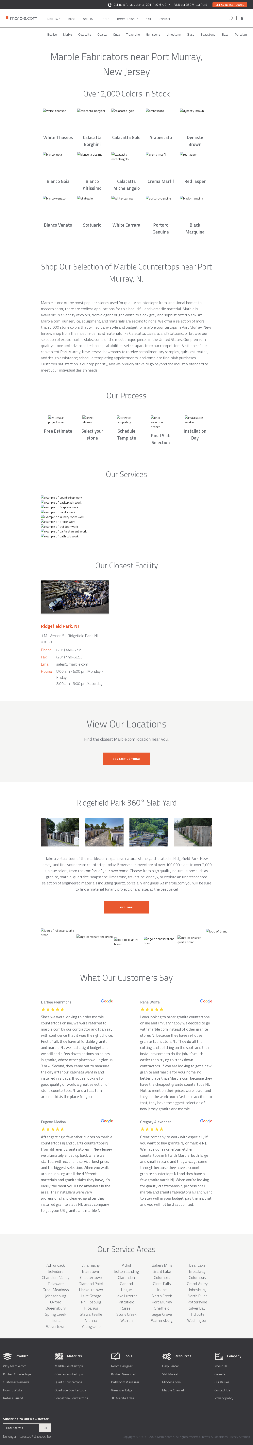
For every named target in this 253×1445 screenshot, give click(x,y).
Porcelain (241, 34)
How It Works (13, 1390)
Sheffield (161, 1308)
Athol (126, 1265)
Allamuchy (91, 1265)
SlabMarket (170, 1374)
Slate (225, 34)
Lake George (91, 1296)
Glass (190, 34)
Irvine (162, 1290)
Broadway (197, 1271)
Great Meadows (56, 1290)
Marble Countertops (69, 1366)
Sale (149, 19)
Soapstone (208, 34)
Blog (71, 19)
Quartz (102, 34)
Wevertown (55, 1326)
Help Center (170, 1366)
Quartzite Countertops (70, 1390)
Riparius (91, 1308)
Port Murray (162, 1302)
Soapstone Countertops (71, 1398)
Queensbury (55, 1308)
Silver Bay (197, 1308)
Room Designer (121, 1366)
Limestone (173, 34)
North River (197, 1296)
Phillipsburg (91, 1302)
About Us (221, 1366)
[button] (242, 18)
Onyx (116, 34)
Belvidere (55, 1271)
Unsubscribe (42, 1436)
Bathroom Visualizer (125, 1382)
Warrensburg (162, 1320)
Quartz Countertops (68, 1382)
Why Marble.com (14, 1366)
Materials (53, 19)
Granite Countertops (69, 1374)
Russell (126, 1308)
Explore (126, 907)
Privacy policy (223, 1398)
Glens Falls (162, 1283)
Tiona (55, 1320)
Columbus (197, 1277)
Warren (126, 1320)
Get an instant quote (230, 5)
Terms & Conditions (214, 1436)
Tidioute (197, 1314)
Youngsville (91, 1326)
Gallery (88, 19)
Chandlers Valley (55, 1277)
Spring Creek (55, 1314)
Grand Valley (197, 1283)
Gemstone (153, 34)
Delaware (56, 1283)
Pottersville (197, 1302)
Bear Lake (197, 1265)
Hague (126, 1290)
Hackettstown (91, 1290)
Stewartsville (91, 1314)
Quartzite (84, 34)
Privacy (233, 1436)
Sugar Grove (162, 1314)
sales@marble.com (72, 664)
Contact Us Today (126, 759)
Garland (126, 1283)
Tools (105, 19)
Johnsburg (197, 1290)
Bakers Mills (162, 1265)
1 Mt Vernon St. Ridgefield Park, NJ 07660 (69, 639)
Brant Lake (162, 1271)
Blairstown (91, 1271)
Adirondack (55, 1265)
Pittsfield (126, 1302)
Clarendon (126, 1277)
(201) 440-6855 (69, 657)
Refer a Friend (13, 1398)
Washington (197, 1320)
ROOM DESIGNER (127, 19)
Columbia (162, 1277)
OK (45, 1428)
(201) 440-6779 (69, 650)
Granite (52, 34)
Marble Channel (173, 1390)
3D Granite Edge (122, 1398)
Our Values (221, 1382)
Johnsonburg (55, 1296)
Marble (67, 34)
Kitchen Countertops (17, 1374)
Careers (219, 1374)
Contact (165, 19)
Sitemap (244, 1436)
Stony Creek (126, 1314)
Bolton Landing (126, 1271)
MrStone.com (171, 1382)
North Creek (162, 1296)
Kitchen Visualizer (123, 1374)
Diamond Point (91, 1283)
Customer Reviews (16, 1382)
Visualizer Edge (121, 1390)
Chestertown (91, 1277)
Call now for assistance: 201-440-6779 (140, 4)
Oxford (55, 1302)
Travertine (133, 34)
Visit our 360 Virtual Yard (190, 4)
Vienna (91, 1320)
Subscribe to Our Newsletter (26, 1418)
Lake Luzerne (126, 1296)
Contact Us (222, 1390)
